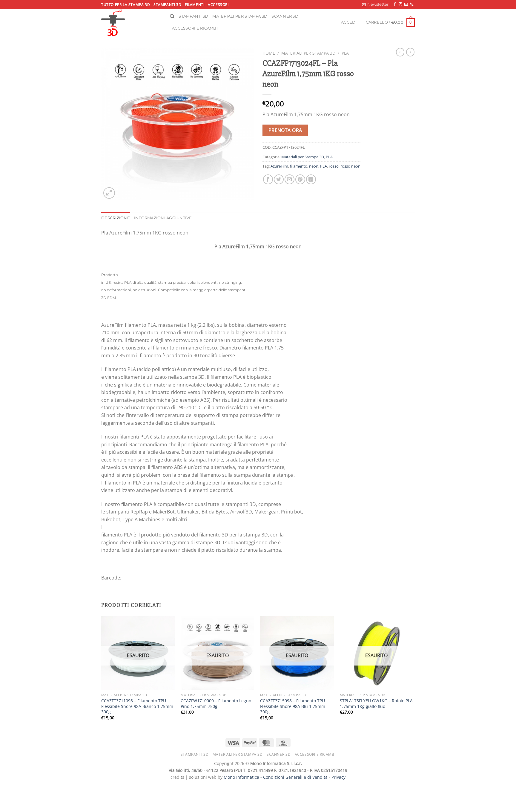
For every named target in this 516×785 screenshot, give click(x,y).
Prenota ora (285, 130)
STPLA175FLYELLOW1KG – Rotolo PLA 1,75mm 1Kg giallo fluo (376, 703)
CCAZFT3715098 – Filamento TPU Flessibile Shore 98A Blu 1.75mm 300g (292, 706)
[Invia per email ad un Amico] (289, 179)
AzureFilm (279, 166)
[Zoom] (109, 193)
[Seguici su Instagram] (400, 4)
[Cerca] (172, 16)
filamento (298, 166)
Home (268, 53)
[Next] (412, 673)
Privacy (338, 777)
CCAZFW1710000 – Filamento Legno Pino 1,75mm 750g (216, 703)
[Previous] (101, 673)
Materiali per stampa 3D (239, 16)
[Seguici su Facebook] (395, 4)
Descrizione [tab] (115, 218)
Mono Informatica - (243, 777)
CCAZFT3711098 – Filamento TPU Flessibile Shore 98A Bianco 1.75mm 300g (137, 706)
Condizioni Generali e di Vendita (295, 777)
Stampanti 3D (193, 16)
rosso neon (350, 166)
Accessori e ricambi (195, 28)
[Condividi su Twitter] (279, 179)
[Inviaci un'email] (406, 4)
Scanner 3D (284, 16)
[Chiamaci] (412, 4)
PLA (345, 53)
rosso (334, 166)
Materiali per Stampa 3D (308, 53)
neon (313, 166)
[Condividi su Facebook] (268, 179)
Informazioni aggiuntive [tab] (163, 218)
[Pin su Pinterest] (300, 179)
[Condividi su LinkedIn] (311, 179)
